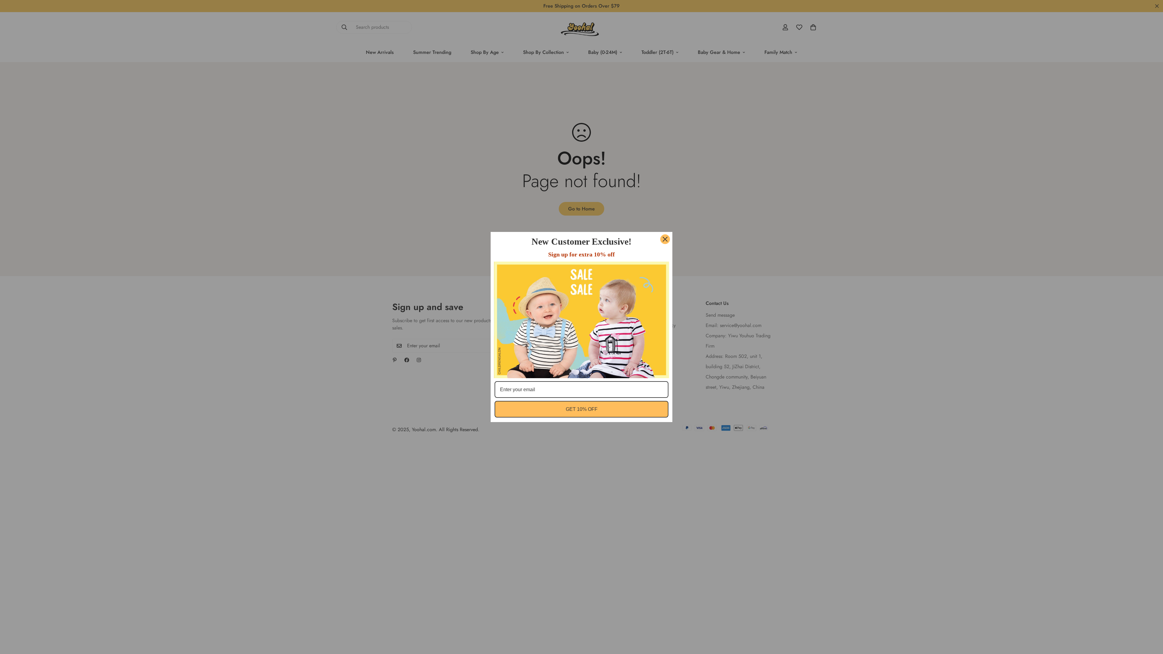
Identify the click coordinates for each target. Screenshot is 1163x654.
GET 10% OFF (582, 409)
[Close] (665, 239)
